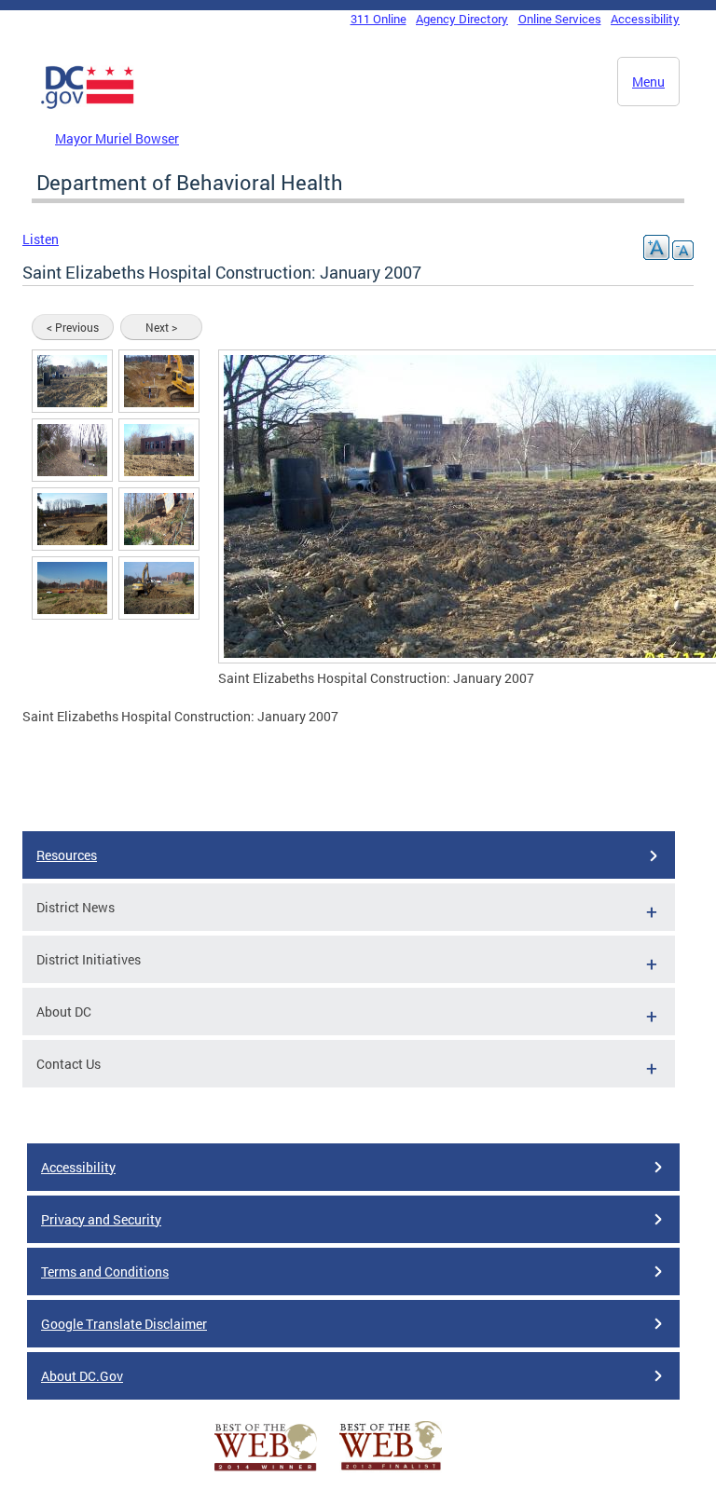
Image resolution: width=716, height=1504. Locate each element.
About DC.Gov (82, 1376)
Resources (66, 855)
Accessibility (645, 18)
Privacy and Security (101, 1219)
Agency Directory (462, 18)
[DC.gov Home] (87, 105)
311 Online (378, 18)
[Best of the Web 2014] (266, 1471)
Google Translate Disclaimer (124, 1324)
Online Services (559, 18)
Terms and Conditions (105, 1271)
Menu (648, 81)
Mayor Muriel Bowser (117, 138)
